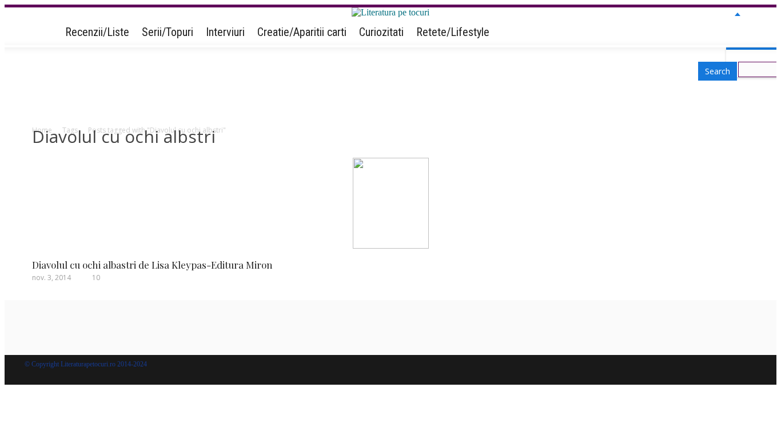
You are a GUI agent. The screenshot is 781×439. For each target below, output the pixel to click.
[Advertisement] (390, 89)
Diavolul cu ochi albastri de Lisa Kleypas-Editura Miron (152, 264)
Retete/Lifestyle (452, 32)
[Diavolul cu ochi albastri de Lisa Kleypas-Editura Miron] (391, 245)
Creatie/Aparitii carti (301, 32)
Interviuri (225, 32)
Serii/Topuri (167, 32)
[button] (737, 31)
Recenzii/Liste (97, 32)
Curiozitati (381, 32)
